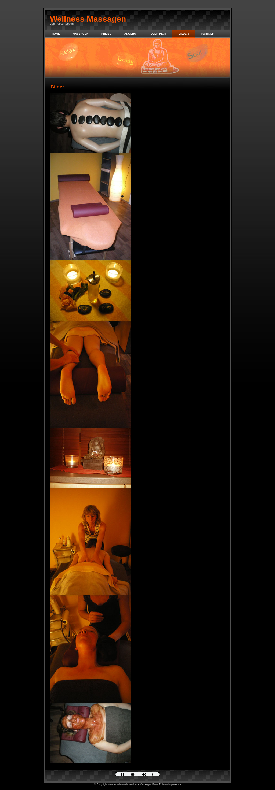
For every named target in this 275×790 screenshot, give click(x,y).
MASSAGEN (80, 33)
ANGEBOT (131, 33)
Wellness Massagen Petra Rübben (148, 784)
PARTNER (207, 33)
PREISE (106, 33)
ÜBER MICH (158, 33)
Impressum (174, 784)
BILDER (184, 33)
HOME (56, 33)
